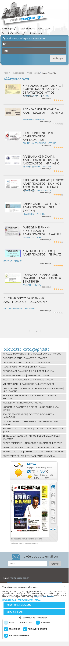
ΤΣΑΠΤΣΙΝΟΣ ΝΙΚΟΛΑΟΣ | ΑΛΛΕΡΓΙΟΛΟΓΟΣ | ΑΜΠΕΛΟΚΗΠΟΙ (41, 136)
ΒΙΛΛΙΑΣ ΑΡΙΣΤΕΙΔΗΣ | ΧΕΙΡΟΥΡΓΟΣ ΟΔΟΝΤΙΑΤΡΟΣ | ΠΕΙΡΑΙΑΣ (32, 443)
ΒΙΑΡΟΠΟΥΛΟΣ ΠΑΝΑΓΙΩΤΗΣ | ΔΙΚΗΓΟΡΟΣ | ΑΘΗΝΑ (28, 371)
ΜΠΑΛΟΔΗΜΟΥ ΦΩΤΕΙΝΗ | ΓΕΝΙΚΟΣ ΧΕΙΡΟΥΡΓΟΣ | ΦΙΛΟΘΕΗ (32, 353)
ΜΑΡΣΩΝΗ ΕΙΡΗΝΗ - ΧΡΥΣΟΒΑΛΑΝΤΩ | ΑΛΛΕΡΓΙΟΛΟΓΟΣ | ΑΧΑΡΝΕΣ (42, 230)
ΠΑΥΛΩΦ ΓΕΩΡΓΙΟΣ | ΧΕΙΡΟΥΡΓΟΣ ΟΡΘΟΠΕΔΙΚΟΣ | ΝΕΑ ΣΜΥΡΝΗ (30, 423)
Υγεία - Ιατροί (33, 73)
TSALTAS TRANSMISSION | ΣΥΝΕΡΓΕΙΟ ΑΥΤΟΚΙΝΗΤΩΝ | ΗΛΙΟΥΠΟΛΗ (29, 416)
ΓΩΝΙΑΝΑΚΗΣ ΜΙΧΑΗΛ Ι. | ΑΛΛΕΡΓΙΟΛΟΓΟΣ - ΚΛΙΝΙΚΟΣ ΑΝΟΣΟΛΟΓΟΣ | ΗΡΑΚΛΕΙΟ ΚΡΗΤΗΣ (42, 162)
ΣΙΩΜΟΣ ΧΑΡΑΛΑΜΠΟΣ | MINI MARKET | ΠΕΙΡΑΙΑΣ (27, 375)
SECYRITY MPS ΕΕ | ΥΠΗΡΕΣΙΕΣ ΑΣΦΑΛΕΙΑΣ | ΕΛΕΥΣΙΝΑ (28, 456)
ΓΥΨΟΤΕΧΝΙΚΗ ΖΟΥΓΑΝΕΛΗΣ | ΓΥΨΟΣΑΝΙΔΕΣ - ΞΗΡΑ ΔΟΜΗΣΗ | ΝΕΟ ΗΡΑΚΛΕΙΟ (33, 390)
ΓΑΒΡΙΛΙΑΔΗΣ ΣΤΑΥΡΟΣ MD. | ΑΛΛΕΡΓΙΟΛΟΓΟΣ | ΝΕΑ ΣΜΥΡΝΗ (43, 207)
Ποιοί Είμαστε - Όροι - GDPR (35, 28)
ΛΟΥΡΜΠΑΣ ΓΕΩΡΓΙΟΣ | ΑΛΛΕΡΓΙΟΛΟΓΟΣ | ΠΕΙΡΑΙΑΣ (42, 252)
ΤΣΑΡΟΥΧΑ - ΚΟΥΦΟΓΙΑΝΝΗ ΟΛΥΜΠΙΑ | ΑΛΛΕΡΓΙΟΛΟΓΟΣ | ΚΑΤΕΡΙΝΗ (42, 278)
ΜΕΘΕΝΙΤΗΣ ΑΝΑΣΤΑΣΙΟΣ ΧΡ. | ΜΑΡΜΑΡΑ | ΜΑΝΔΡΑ (28, 379)
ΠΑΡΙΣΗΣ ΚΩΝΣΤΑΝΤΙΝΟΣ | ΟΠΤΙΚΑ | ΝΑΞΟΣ (24, 366)
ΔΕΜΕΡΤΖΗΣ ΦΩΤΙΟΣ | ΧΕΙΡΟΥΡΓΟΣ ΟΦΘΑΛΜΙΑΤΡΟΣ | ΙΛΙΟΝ (32, 447)
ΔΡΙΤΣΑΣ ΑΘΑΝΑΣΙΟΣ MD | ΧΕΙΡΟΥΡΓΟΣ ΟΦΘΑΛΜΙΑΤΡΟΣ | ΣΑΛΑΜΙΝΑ (31, 437)
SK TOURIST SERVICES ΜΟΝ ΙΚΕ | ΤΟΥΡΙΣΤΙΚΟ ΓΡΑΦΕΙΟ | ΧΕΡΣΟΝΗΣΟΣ (30, 397)
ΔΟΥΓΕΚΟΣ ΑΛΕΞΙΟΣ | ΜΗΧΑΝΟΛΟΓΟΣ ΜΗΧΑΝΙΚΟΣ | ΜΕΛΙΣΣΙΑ (33, 451)
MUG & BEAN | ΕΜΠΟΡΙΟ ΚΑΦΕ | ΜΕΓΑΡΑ (23, 402)
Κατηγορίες (18, 73)
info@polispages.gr (19, 577)
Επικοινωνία (37, 33)
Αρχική (7, 73)
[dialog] (34, 612)
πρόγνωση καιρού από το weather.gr (24, 543)
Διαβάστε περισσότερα (44, 596)
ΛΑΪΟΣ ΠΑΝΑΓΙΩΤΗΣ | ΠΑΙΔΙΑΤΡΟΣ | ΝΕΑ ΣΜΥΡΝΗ (27, 362)
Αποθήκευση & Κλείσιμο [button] (19, 605)
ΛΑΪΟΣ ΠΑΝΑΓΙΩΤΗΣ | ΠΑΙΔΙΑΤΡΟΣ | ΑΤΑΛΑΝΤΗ (25, 358)
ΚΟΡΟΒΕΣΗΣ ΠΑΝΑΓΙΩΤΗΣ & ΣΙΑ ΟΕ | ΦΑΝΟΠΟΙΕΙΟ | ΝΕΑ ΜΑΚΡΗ (30, 408)
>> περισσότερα (45, 98)
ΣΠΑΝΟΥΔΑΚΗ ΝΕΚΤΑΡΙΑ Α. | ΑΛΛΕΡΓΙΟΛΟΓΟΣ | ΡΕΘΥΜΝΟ (43, 111)
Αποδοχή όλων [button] (15, 612)
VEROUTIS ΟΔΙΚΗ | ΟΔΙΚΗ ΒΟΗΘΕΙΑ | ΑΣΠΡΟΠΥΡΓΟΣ (28, 384)
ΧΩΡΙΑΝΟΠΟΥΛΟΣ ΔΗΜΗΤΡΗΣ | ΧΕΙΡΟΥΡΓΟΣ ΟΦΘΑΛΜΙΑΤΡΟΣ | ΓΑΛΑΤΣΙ (33, 430)
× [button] (64, 586)
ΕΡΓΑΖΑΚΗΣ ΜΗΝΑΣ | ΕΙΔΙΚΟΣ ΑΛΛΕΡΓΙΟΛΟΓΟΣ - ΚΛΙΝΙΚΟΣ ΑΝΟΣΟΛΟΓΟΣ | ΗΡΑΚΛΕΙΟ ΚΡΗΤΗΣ (43, 185)
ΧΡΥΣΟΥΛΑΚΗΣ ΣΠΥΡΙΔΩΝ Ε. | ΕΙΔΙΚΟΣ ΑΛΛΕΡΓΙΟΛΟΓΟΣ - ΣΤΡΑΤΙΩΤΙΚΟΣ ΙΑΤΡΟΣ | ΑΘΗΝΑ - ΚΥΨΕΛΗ (43, 91)
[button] (34, 600)
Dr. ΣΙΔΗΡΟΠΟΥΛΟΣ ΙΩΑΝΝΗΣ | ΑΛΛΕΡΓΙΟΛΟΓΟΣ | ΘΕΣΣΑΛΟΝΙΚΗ (26, 299)
